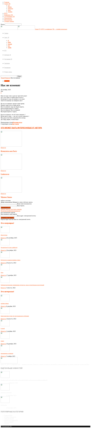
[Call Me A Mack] (5, 301)
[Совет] (5, 338)
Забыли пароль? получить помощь (11, 209)
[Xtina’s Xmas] (5, 232)
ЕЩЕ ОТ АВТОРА (35, 128)
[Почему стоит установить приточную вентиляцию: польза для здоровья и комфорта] (5, 377)
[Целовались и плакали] (5, 350)
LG (9, 5)
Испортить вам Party (9, 151)
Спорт (7, 423)
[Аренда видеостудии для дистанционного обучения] (5, 313)
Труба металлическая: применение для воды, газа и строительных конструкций (22, 285)
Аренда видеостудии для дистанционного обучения (15, 316)
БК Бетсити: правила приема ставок (10, 260)
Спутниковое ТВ (9, 16)
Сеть (2, 272)
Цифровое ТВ (8, 15)
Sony (9, 10)
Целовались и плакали (7, 353)
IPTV (5, 13)
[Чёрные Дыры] (11, 192)
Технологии (8, 18)
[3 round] (5, 326)
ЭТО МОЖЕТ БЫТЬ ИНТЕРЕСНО (14, 128)
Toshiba (10, 11)
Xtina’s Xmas (4, 235)
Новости (7, 78)
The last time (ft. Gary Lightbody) (9, 247)
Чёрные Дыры (6, 197)
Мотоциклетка (17, 122)
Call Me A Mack (5, 303)
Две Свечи (15, 124)
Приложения (8, 19)
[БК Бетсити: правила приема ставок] (5, 257)
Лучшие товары (9, 21)
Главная (6, 2)
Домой (3, 78)
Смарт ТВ (7, 4)
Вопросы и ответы (11, 420)
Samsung (10, 8)
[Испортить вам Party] (11, 146)
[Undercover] (11, 169)
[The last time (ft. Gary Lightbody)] (5, 245)
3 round (3, 328)
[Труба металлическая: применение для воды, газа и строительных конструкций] (5, 282)
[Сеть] (5, 270)
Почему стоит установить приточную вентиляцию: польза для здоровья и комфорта (24, 380)
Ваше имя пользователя (24, 204)
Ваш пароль (20, 205)
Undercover (5, 174)
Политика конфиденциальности (10, 211)
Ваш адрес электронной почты (26, 216)
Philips (10, 7)
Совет (2, 341)
